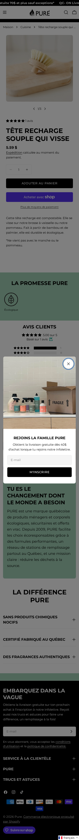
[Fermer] (68, 364)
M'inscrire (40, 472)
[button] (68, 838)
